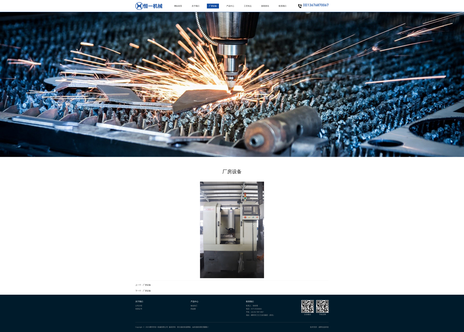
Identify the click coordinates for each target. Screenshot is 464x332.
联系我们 (282, 6)
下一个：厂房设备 (143, 291)
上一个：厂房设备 (143, 285)
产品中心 (230, 6)
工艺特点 (248, 6)
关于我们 (195, 6)
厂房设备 (213, 6)
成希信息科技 (324, 327)
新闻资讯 (265, 6)
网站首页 (178, 6)
